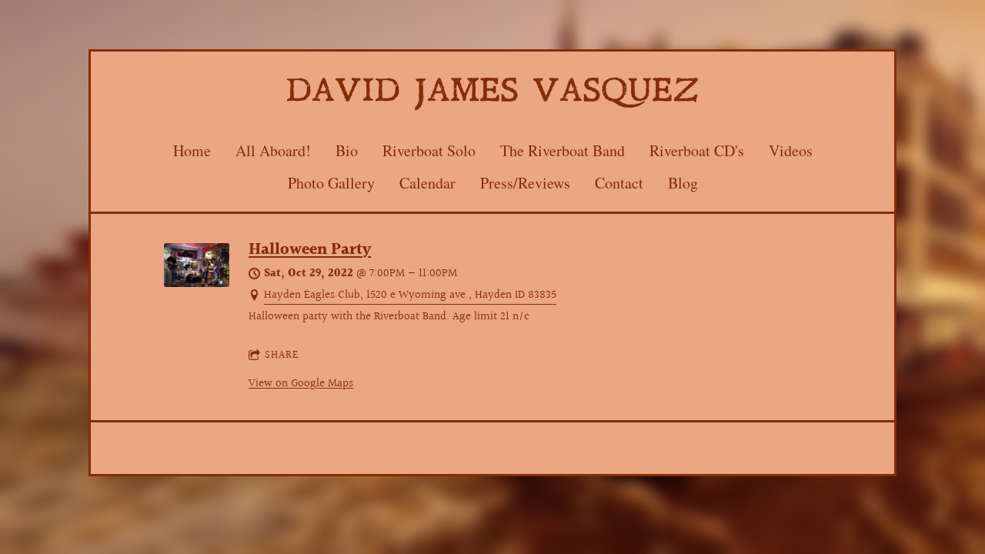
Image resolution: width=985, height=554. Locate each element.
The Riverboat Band (562, 150)
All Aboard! (273, 150)
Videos (791, 150)
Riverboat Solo (429, 150)
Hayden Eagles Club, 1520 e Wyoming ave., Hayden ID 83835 (410, 295)
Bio (347, 150)
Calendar (427, 182)
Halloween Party (310, 250)
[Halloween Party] (196, 283)
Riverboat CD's (696, 150)
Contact (619, 182)
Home (192, 150)
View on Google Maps (301, 383)
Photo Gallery (331, 182)
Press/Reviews (525, 182)
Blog (683, 182)
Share (282, 355)
